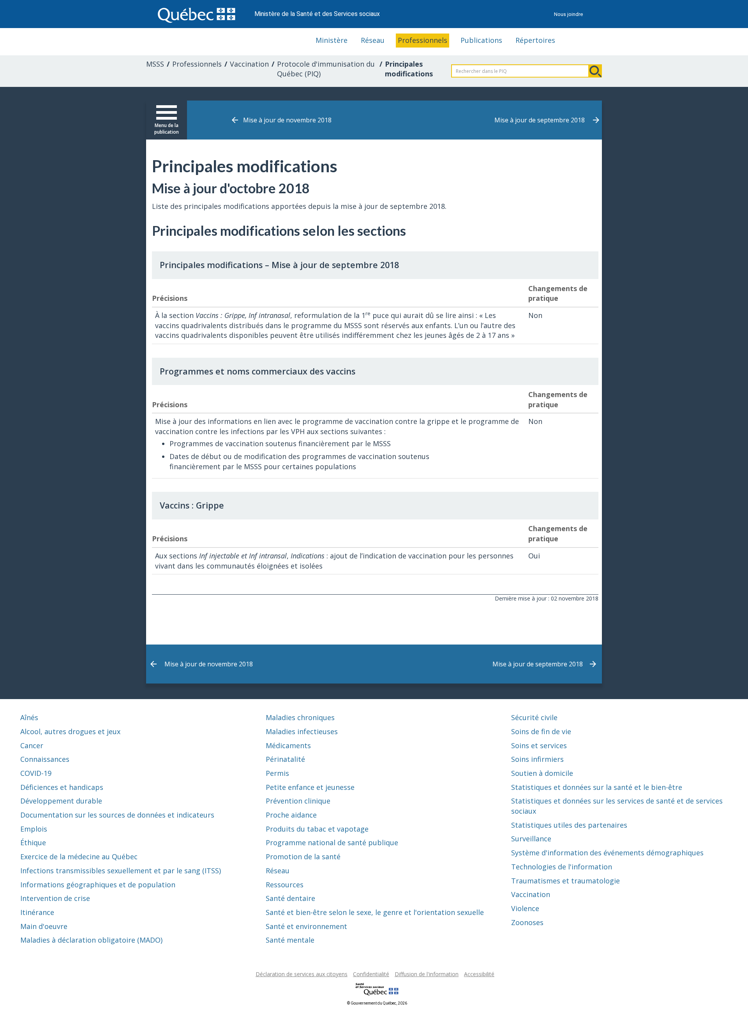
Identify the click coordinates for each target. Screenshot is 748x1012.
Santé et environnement (306, 926)
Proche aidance (291, 814)
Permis (277, 773)
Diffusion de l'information (427, 974)
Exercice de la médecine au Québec (79, 856)
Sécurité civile (534, 717)
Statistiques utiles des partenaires (569, 825)
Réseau (373, 40)
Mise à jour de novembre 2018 (287, 120)
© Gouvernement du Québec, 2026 (377, 1003)
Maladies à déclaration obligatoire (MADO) (91, 940)
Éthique (33, 842)
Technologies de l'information (561, 866)
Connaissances (44, 759)
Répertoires (535, 40)
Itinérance (37, 912)
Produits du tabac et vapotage (317, 829)
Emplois (33, 829)
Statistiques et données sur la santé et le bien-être (596, 787)
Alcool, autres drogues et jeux (70, 731)
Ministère (332, 40)
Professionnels (422, 40)
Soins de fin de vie (541, 731)
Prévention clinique (298, 800)
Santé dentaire (290, 898)
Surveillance (531, 838)
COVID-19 (35, 773)
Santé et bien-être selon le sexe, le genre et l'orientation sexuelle (375, 912)
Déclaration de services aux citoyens (302, 974)
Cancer (31, 745)
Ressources (284, 884)
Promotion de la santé (303, 856)
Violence (525, 908)
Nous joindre (568, 14)
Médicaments (288, 745)
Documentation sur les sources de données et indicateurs (117, 814)
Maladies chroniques (300, 717)
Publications (481, 40)
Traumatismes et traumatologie (565, 880)
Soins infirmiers (537, 759)
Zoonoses (527, 922)
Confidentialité (371, 974)
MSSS (155, 64)
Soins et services (539, 745)
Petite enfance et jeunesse (310, 787)
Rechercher (595, 71)
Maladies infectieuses (302, 731)
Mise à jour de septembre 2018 (539, 120)
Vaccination (249, 64)
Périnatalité (285, 759)
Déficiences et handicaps (61, 787)
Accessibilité (479, 974)
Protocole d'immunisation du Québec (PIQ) (326, 69)
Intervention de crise (55, 898)
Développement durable (61, 800)
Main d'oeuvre (43, 926)
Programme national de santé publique (332, 842)
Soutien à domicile (542, 773)
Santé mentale (290, 940)
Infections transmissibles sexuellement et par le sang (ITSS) (120, 870)
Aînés (29, 717)
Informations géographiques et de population (97, 884)
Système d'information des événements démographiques (607, 852)
